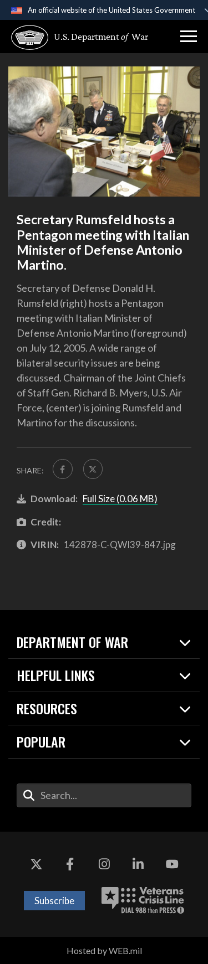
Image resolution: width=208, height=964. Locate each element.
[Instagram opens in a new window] (104, 865)
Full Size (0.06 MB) (120, 498)
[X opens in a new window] (36, 865)
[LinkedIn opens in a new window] (138, 865)
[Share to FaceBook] (63, 469)
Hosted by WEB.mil (104, 950)
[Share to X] (93, 469)
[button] (188, 36)
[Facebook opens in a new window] (70, 865)
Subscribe (54, 900)
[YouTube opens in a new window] (172, 865)
